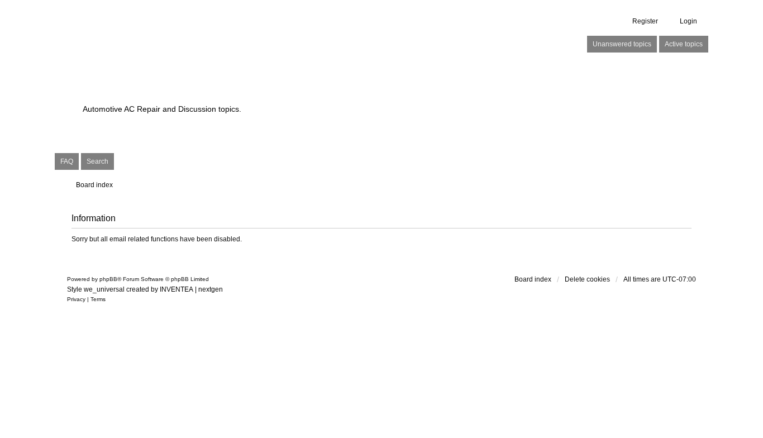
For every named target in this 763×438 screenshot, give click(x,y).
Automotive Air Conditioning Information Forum (311, 89)
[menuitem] (76, 299)
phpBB (108, 279)
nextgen (210, 289)
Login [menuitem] (688, 21)
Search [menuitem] (97, 161)
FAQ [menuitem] (66, 161)
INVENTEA (176, 289)
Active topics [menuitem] (684, 44)
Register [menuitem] (645, 21)
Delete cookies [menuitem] (587, 279)
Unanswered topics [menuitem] (622, 44)
